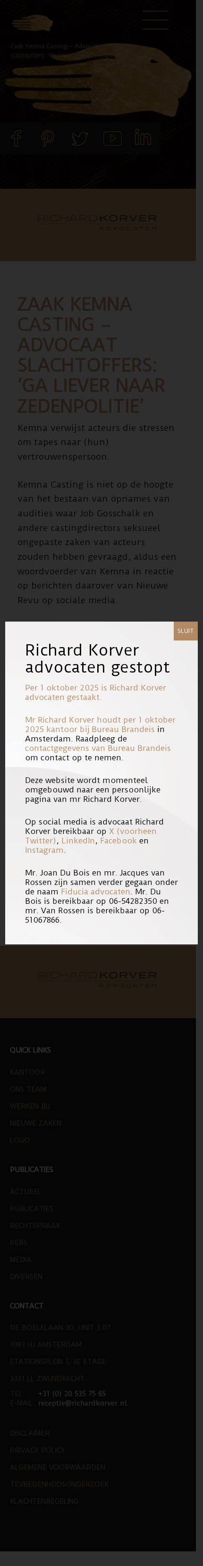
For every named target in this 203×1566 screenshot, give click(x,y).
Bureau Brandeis (123, 729)
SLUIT (186, 630)
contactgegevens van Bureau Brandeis (98, 748)
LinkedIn (78, 840)
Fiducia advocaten (95, 891)
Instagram (44, 850)
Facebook (118, 840)
